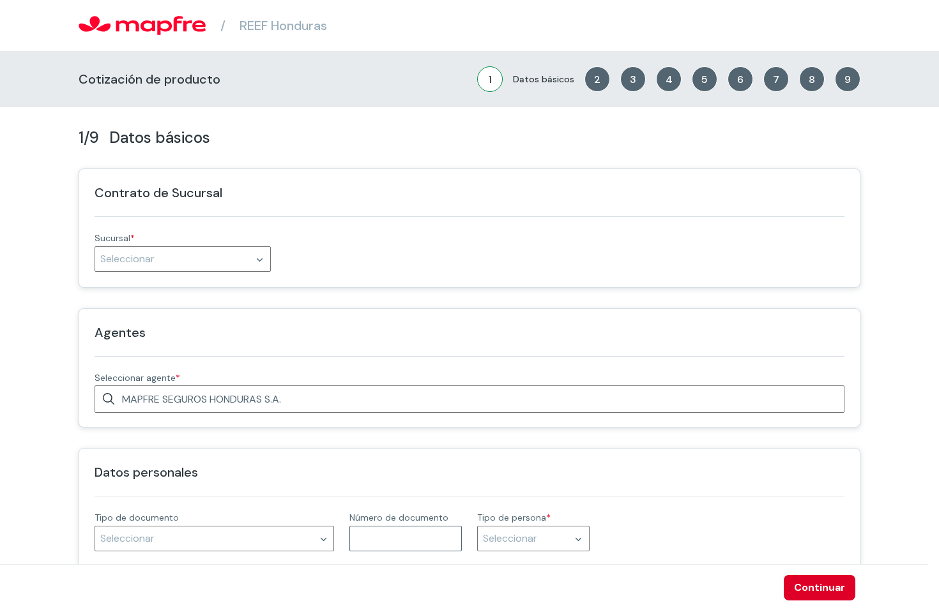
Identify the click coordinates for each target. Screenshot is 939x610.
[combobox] (183, 259)
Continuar (819, 587)
